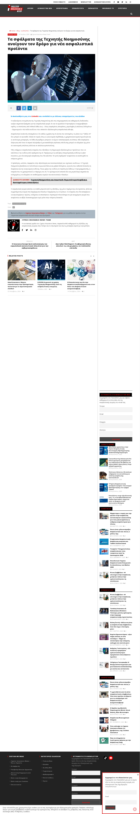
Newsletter (86, 2)
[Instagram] (130, 2)
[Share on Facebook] (19, 108)
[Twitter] (122, 2)
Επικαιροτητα (78, 8)
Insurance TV (108, 8)
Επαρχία (102, 422)
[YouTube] (118, 2)
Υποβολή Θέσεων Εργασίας (21, 769)
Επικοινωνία (16, 784)
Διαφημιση (73, 2)
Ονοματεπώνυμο (110, 786)
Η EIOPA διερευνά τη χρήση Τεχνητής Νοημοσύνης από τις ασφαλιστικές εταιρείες (50, 284)
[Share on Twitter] (24, 108)
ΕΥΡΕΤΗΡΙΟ (122, 8)
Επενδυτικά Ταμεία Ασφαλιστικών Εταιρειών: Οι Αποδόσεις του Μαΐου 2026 (120, 564)
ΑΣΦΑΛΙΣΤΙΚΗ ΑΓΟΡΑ (102, 2)
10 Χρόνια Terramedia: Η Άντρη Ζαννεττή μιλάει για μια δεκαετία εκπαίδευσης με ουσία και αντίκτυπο (121, 665)
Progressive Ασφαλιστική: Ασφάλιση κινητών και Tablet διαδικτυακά (120, 541)
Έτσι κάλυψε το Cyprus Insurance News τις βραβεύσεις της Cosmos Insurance (119, 729)
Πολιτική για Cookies (19, 781)
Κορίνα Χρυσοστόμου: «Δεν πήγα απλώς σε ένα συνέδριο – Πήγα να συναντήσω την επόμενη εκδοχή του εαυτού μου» (121, 638)
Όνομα (102, 406)
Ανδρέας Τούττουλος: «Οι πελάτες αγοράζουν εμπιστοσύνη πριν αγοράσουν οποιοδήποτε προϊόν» (120, 652)
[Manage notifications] (135, 809)
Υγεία (45, 781)
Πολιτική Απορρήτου (19, 778)
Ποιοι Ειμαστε (59, 2)
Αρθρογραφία (48, 774)
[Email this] (35, 108)
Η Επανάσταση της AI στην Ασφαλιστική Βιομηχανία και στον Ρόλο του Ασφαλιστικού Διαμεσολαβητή (81, 285)
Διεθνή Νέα (25, 31)
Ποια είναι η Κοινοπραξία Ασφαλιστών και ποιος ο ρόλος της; (120, 531)
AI (13, 207)
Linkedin (35, 116)
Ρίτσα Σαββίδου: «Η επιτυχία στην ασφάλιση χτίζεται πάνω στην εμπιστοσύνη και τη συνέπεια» (120, 577)
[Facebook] (114, 2)
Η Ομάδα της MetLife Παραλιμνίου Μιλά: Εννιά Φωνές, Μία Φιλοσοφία (120, 710)
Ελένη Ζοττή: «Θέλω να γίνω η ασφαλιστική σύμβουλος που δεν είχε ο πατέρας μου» (121, 626)
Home (13, 31)
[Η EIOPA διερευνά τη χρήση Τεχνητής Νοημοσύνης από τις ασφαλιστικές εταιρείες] (51, 270)
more (89, 108)
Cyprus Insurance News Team (41, 34)
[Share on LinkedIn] (29, 108)
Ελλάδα (46, 764)
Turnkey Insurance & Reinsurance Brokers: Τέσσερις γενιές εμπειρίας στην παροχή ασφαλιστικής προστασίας (121, 613)
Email (101, 414)
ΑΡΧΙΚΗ (30, 8)
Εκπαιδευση (93, 8)
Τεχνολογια (47, 771)
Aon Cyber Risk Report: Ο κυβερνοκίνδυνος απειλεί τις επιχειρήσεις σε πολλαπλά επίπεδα (73, 245)
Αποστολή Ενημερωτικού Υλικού (21, 773)
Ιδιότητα (102, 430)
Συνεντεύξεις (48, 778)
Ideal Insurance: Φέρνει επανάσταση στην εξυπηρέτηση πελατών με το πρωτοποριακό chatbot (20, 285)
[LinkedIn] (126, 2)
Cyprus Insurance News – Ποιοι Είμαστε (21, 762)
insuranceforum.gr (19, 203)
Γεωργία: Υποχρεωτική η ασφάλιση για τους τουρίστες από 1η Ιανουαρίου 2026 (120, 552)
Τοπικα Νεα (47, 761)
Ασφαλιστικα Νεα (45, 8)
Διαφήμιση (15, 766)
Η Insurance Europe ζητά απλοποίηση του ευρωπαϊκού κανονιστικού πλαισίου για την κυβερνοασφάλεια (29, 245)
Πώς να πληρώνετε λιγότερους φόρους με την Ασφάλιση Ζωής (120, 740)
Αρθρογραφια (62, 8)
